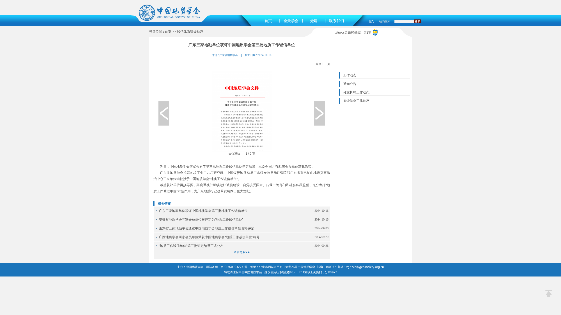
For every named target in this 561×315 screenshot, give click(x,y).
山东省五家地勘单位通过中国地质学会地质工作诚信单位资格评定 (206, 228)
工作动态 (349, 75)
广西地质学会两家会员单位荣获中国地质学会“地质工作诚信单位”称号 (209, 237)
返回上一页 (323, 64)
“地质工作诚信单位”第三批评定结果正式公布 (191, 246)
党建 (314, 21)
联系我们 (336, 21)
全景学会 (291, 21)
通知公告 (349, 84)
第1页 (367, 32)
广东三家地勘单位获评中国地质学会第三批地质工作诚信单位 (203, 211)
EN (371, 21)
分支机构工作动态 (356, 92)
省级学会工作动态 (356, 101)
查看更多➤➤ (242, 252)
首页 (268, 21)
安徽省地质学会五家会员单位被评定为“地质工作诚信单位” (201, 219)
